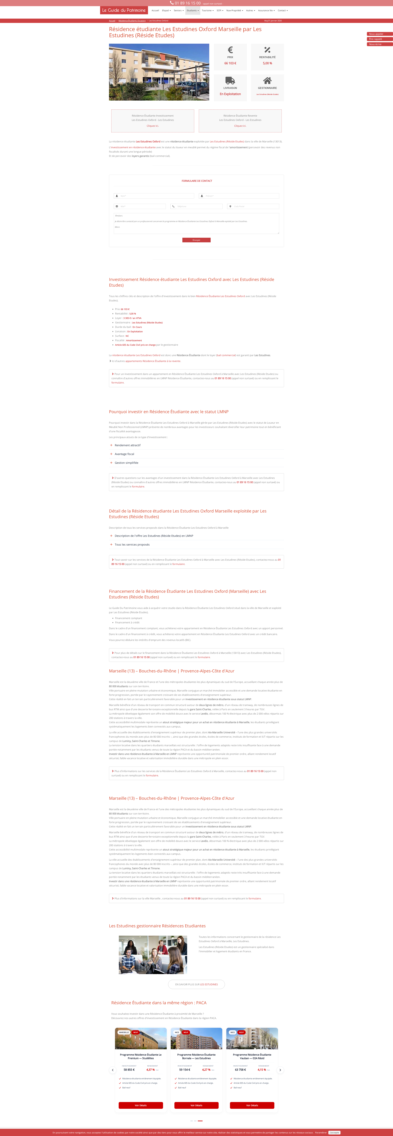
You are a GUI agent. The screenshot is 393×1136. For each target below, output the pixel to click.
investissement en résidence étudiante (133, 147)
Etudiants (192, 10)
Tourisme (207, 10)
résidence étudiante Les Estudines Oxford (136, 355)
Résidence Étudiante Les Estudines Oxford (220, 296)
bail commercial (226, 355)
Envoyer (196, 240)
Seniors (178, 10)
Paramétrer (321, 1132)
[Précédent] (112, 1070)
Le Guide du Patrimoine (124, 10)
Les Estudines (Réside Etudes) (227, 141)
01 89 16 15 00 (188, 3)
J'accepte (334, 1132)
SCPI (219, 10)
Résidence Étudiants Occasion (132, 20)
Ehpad (165, 10)
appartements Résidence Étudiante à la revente (152, 361)
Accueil (155, 10)
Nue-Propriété (234, 10)
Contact (282, 10)
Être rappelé (375, 38)
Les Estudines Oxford (148, 141)
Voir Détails (141, 1105)
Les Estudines (209, 984)
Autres (250, 10)
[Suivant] (280, 1070)
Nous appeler (376, 33)
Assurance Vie (265, 10)
